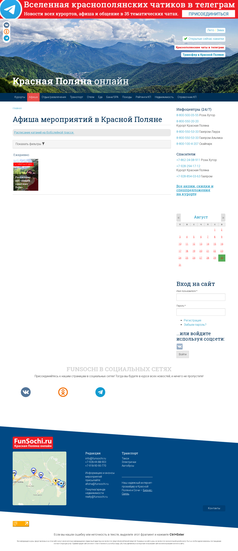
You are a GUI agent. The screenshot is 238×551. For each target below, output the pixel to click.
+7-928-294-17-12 (188, 166)
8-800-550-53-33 (187, 131)
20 (201, 251)
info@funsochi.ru (95, 458)
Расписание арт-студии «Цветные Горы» (22, 182)
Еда (100, 97)
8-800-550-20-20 (187, 121)
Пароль (181, 305)
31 (180, 265)
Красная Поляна (71, 81)
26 (194, 258)
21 (208, 251)
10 (180, 244)
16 (222, 244)
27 (201, 258)
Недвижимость (164, 97)
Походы (127, 97)
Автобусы (128, 465)
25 (187, 258)
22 (214, 251)
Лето (210, 30)
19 (194, 251)
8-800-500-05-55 (187, 115)
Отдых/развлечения (54, 97)
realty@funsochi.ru (96, 496)
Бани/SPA (112, 97)
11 (187, 244)
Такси (125, 458)
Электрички (129, 461)
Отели (90, 97)
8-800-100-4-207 (187, 144)
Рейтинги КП (143, 97)
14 (208, 244)
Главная (17, 108)
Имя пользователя (186, 291)
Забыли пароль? (195, 324)
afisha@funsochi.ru (97, 483)
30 (222, 258)
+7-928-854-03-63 (188, 176)
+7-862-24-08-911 (188, 160)
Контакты (214, 508)
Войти (182, 354)
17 (180, 251)
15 (214, 244)
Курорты (20, 97)
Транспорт (76, 97)
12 (194, 244)
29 (214, 258)
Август (201, 217)
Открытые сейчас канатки (206, 39)
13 (201, 244)
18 (187, 251)
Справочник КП (187, 97)
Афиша (33, 97)
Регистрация (192, 320)
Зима (220, 30)
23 (222, 251)
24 (180, 258)
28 (208, 258)
